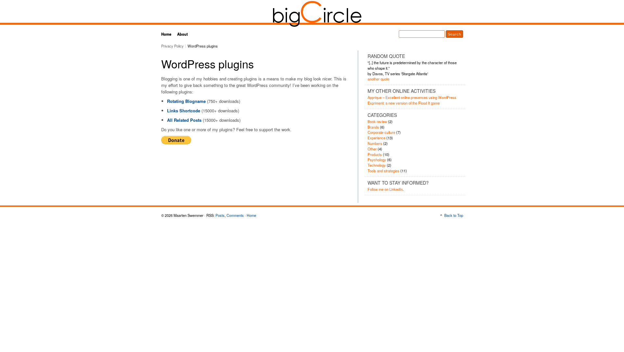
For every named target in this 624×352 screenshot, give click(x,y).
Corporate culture (381, 132)
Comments (235, 215)
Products (375, 154)
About (182, 33)
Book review (377, 121)
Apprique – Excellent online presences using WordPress (412, 97)
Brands (373, 127)
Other (372, 148)
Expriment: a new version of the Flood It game (404, 103)
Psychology (377, 159)
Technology (377, 165)
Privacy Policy (172, 46)
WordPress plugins (203, 46)
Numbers (375, 143)
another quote (378, 78)
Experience (376, 137)
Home (166, 33)
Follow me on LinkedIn (385, 189)
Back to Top (453, 215)
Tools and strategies (383, 170)
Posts (220, 215)
